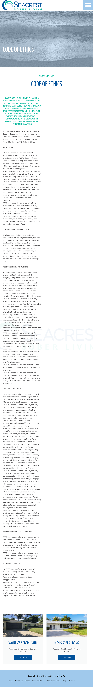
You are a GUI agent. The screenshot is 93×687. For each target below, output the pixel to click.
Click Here (23, 657)
